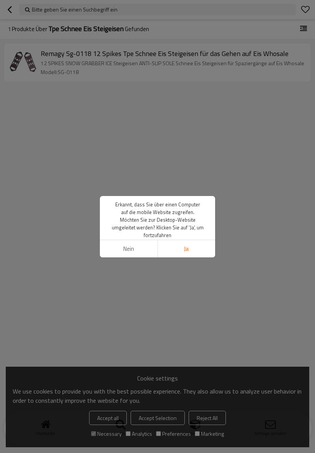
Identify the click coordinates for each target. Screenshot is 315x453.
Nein (128, 248)
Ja (186, 248)
